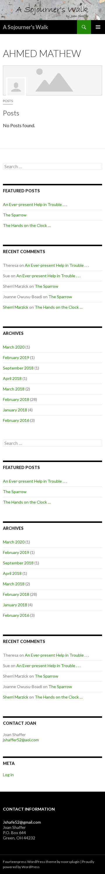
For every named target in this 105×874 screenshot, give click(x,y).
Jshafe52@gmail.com (22, 822)
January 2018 (15, 409)
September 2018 (18, 367)
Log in (8, 774)
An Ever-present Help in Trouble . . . (35, 204)
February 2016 (16, 420)
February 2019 (16, 357)
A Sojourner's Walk (25, 27)
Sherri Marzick (15, 307)
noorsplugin (70, 861)
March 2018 (13, 388)
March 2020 (13, 346)
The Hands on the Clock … (27, 225)
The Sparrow (15, 214)
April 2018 (12, 378)
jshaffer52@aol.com (21, 739)
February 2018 (16, 399)
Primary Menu (98, 27)
